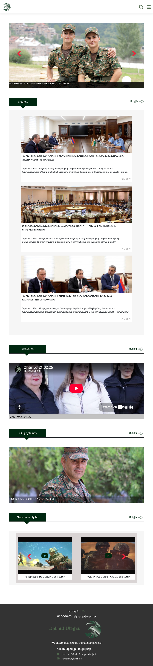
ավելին (134, 101)
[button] (133, 53)
